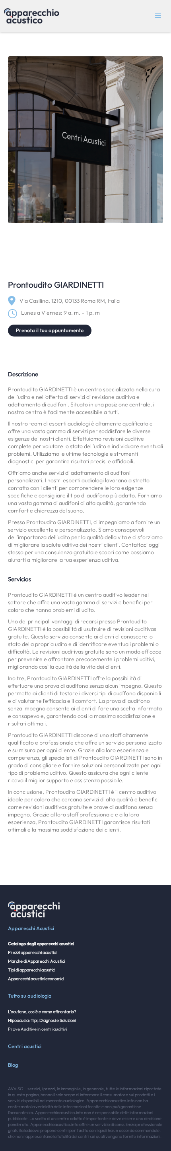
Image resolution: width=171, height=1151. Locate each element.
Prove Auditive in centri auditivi (37, 1029)
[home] (29, 16)
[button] (158, 16)
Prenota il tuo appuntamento (50, 330)
